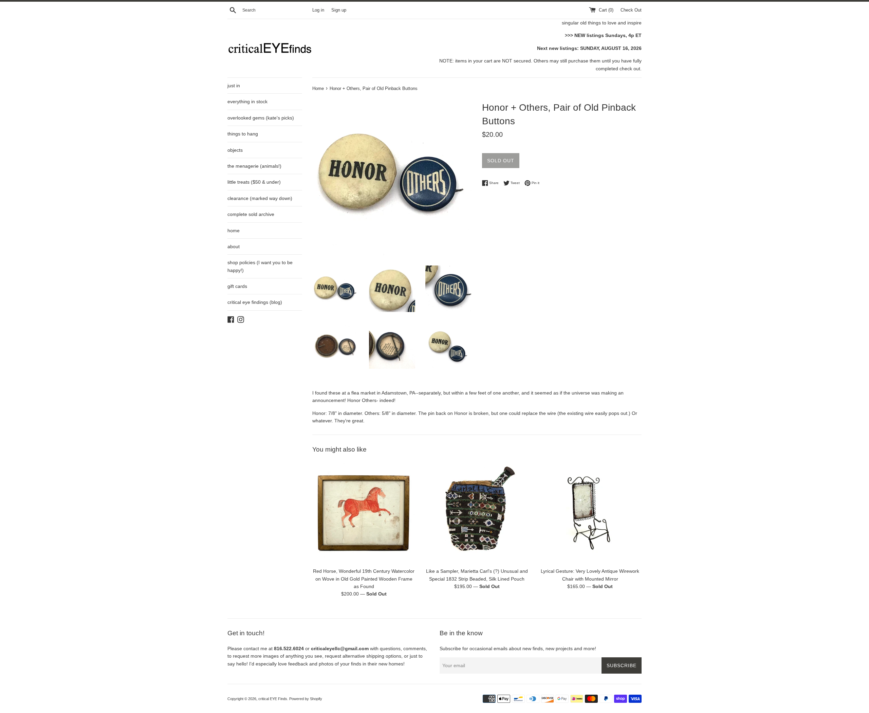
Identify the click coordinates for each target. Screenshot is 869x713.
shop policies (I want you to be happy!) (260, 266)
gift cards (237, 286)
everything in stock (247, 101)
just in (233, 85)
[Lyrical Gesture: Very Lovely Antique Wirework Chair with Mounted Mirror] (590, 512)
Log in (318, 10)
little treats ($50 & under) (254, 182)
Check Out (631, 10)
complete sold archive (250, 214)
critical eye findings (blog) (254, 302)
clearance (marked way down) (259, 198)
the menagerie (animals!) (254, 166)
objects (235, 150)
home (233, 230)
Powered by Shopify (305, 699)
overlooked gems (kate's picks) (260, 118)
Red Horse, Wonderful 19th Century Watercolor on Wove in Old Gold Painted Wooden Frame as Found (363, 579)
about (233, 246)
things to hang (242, 133)
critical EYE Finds (272, 699)
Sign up (338, 10)
